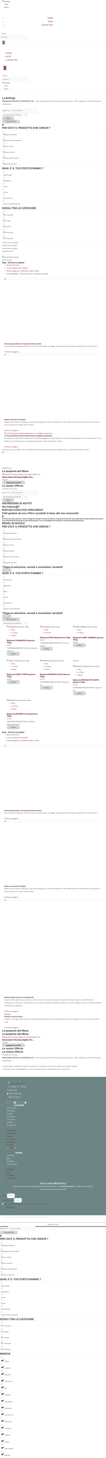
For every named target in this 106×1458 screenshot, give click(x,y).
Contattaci (10, 1161)
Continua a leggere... (11, 352)
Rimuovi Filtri (11, 122)
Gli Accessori (11, 1108)
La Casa (9, 1114)
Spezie (13, 635)
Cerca (4, 33)
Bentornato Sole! (13, 265)
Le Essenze (11, 1119)
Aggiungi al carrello (13, 483)
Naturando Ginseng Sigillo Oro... (18, 477)
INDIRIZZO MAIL (8, 1200)
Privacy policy (12, 1164)
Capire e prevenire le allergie (15, 419)
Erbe (13, 630)
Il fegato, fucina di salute (13, 1017)
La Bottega (10, 1155)
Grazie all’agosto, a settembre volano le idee (23, 271)
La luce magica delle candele (17, 268)
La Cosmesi (11, 1116)
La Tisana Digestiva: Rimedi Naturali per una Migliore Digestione (28, 436)
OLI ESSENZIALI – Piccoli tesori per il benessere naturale (27, 274)
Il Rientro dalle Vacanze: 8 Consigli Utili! (19, 997)
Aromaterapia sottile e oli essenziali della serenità (22, 344)
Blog (8, 1158)
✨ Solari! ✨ (11, 1125)
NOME (4, 1196)
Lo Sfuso (14, 633)
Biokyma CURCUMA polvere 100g (55, 637)
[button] (26, 13)
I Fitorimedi (11, 1111)
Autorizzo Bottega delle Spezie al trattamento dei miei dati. (25, 1204)
